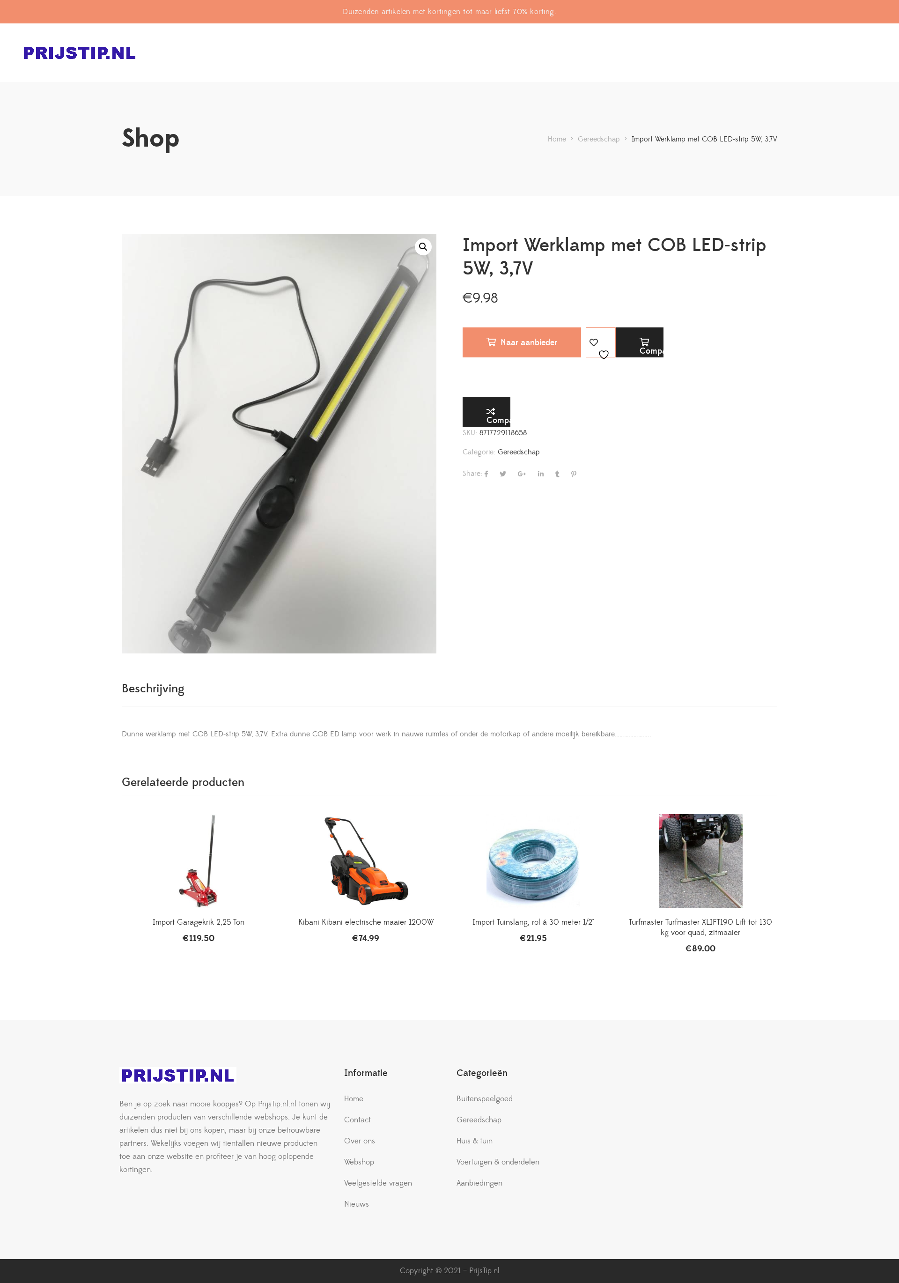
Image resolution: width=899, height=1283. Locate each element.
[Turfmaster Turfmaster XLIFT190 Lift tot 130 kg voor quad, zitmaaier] (701, 861)
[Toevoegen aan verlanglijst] (601, 342)
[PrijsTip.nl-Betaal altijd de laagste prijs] (79, 52)
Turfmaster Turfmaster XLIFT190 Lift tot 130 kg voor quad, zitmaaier (700, 927)
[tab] (153, 689)
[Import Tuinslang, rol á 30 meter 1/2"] (533, 861)
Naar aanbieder (529, 342)
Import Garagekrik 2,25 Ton (198, 922)
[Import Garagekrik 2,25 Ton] (198, 861)
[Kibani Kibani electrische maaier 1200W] (366, 861)
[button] (423, 246)
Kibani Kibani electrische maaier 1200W (366, 922)
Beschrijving (153, 689)
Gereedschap (519, 452)
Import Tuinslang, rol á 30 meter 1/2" (533, 922)
